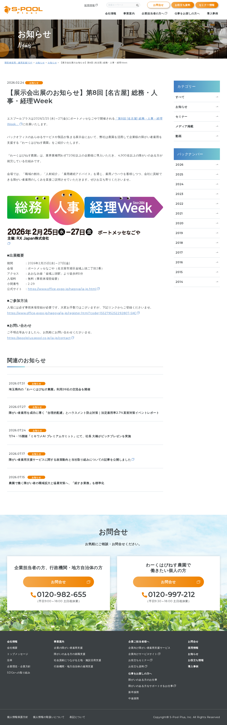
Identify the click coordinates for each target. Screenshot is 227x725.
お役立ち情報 (196, 660)
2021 (179, 213)
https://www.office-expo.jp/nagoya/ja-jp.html (62, 289)
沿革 (9, 660)
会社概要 (12, 647)
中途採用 (133, 698)
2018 (179, 243)
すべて (180, 97)
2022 (179, 203)
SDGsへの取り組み (18, 672)
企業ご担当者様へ (138, 641)
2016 (179, 262)
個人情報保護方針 (17, 717)
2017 (179, 252)
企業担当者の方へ (153, 13)
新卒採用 (133, 692)
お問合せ (158, 5)
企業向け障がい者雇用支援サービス (149, 647)
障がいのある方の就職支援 (69, 654)
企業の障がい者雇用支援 (68, 647)
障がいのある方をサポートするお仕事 (150, 686)
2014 (179, 282)
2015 (179, 272)
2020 (180, 223)
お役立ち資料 (182, 5)
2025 (179, 174)
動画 (179, 136)
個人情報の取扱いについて (49, 717)
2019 (179, 233)
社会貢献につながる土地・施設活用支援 (77, 660)
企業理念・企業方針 (19, 666)
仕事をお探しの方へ (187, 13)
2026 (180, 164)
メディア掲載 (184, 126)
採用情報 (89, 5)
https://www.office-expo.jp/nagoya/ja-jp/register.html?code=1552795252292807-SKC (71, 313)
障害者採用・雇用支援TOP (18, 62)
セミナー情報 (207, 5)
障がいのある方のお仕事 (142, 679)
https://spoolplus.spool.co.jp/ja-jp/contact (39, 338)
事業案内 (129, 13)
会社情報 (110, 13)
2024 (180, 184)
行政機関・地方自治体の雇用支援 (73, 666)
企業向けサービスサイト (142, 654)
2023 (179, 194)
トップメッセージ (17, 654)
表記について (77, 717)
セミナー (181, 116)
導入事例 (212, 13)
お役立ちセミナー (138, 660)
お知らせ (40, 62)
